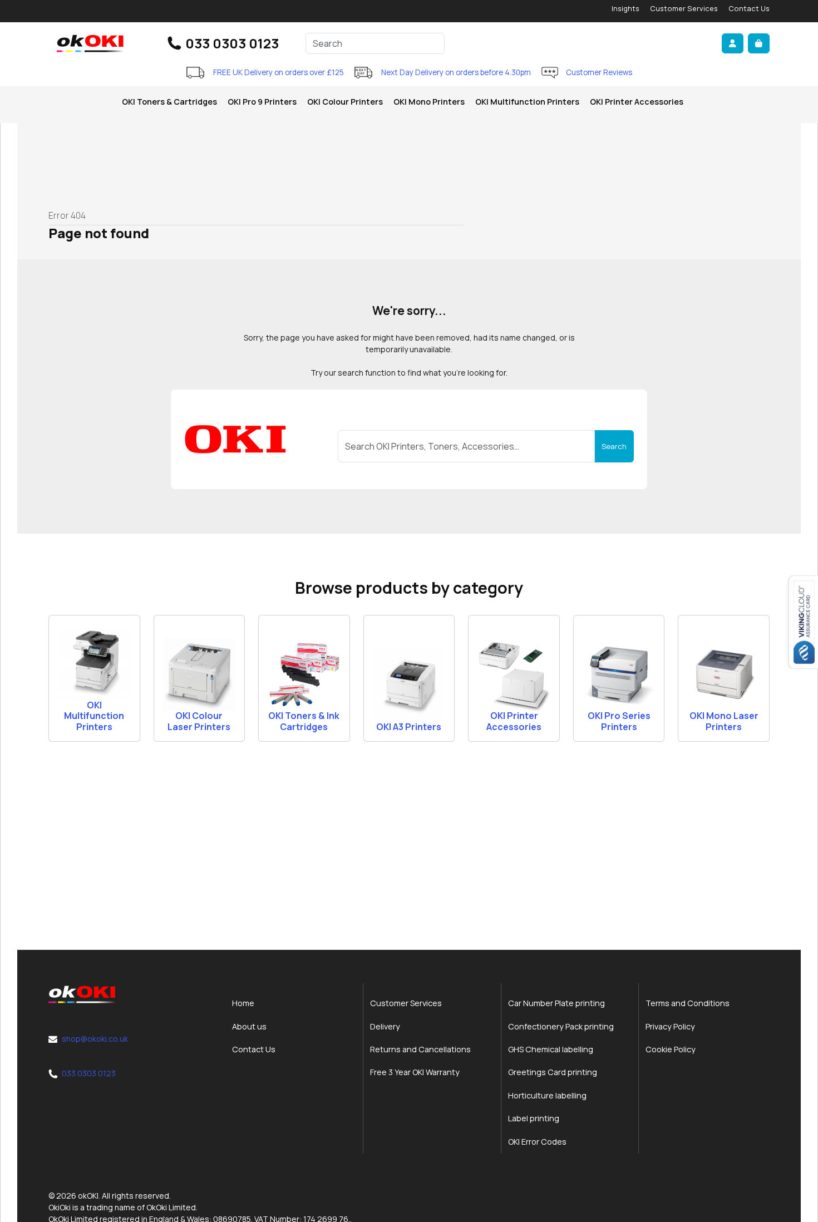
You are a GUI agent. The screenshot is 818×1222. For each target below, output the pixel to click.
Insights (625, 8)
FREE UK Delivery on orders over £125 (278, 72)
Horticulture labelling (547, 1095)
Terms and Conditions (687, 1003)
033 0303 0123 (232, 43)
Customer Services (684, 8)
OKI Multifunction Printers (527, 101)
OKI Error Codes (537, 1141)
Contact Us (749, 8)
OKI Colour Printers (345, 101)
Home (243, 1003)
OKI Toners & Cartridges (169, 101)
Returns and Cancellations (420, 1049)
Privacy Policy (670, 1026)
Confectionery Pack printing (561, 1026)
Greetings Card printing (552, 1072)
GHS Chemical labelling (550, 1049)
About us (249, 1026)
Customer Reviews (599, 72)
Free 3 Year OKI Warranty (415, 1072)
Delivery (385, 1026)
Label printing (533, 1118)
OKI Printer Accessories (636, 101)
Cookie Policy (670, 1049)
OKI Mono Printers (429, 101)
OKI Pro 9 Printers (262, 101)
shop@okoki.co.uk (95, 1038)
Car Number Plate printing (556, 1003)
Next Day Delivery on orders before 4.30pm (456, 72)
